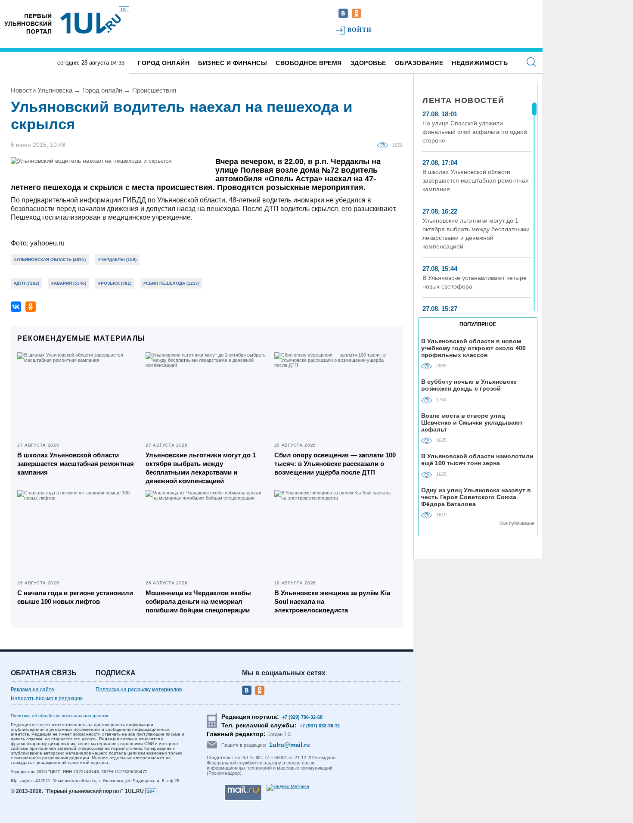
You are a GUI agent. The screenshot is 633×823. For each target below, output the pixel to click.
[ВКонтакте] (16, 306)
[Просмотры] (384, 144)
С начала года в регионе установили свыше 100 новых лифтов (75, 597)
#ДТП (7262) (26, 283)
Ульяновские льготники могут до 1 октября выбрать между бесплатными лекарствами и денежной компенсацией (201, 467)
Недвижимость (480, 62)
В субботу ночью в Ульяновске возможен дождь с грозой (469, 385)
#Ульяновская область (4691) (50, 259)
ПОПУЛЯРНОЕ (477, 324)
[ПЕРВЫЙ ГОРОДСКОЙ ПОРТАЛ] (28, 23)
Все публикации (517, 523)
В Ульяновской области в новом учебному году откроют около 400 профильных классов (473, 348)
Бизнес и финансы (232, 62)
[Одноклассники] (30, 306)
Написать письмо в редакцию (47, 699)
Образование (419, 62)
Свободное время (309, 62)
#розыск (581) (114, 283)
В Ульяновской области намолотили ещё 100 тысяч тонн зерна (477, 459)
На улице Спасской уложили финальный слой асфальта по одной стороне (474, 132)
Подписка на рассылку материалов (139, 689)
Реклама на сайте (32, 689)
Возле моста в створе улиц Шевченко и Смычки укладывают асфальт (472, 422)
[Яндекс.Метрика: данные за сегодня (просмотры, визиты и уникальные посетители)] (288, 787)
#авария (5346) (68, 283)
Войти (360, 30)
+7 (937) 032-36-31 (320, 725)
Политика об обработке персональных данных (59, 715)
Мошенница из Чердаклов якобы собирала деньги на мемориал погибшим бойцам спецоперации (198, 601)
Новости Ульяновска (41, 90)
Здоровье (368, 62)
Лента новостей (463, 100)
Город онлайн (163, 62)
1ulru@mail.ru (289, 744)
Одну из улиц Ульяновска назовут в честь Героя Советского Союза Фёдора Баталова (476, 497)
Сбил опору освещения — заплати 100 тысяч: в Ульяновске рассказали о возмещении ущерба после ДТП (335, 463)
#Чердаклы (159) (117, 259)
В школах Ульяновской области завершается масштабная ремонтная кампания (75, 463)
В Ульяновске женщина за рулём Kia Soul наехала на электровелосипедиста (332, 601)
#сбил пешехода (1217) (171, 283)
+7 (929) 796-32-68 (302, 717)
